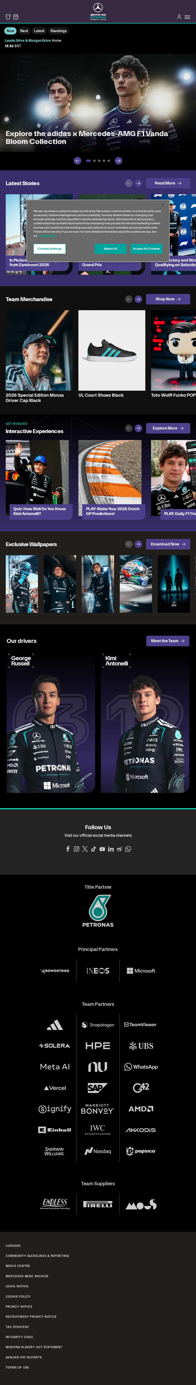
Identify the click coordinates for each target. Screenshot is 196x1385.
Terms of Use (17, 1367)
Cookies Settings (50, 248)
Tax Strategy (17, 1327)
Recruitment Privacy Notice (31, 1316)
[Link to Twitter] (85, 849)
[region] (98, 231)
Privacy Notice (19, 1306)
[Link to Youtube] (102, 849)
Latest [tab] (39, 31)
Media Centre (18, 1266)
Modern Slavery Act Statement (34, 1347)
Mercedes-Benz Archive (27, 1276)
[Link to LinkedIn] (111, 849)
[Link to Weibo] (119, 849)
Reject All (111, 248)
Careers (13, 1245)
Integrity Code (19, 1337)
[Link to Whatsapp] (128, 849)
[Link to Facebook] (68, 849)
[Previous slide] (77, 161)
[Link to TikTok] (94, 849)
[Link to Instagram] (76, 849)
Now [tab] (10, 31)
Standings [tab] (58, 31)
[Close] (163, 205)
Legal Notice (17, 1286)
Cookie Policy (18, 1296)
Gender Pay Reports (24, 1357)
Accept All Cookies (146, 248)
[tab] (88, 161)
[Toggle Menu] (187, 17)
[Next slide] (118, 161)
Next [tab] (24, 31)
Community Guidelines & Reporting (37, 1255)
